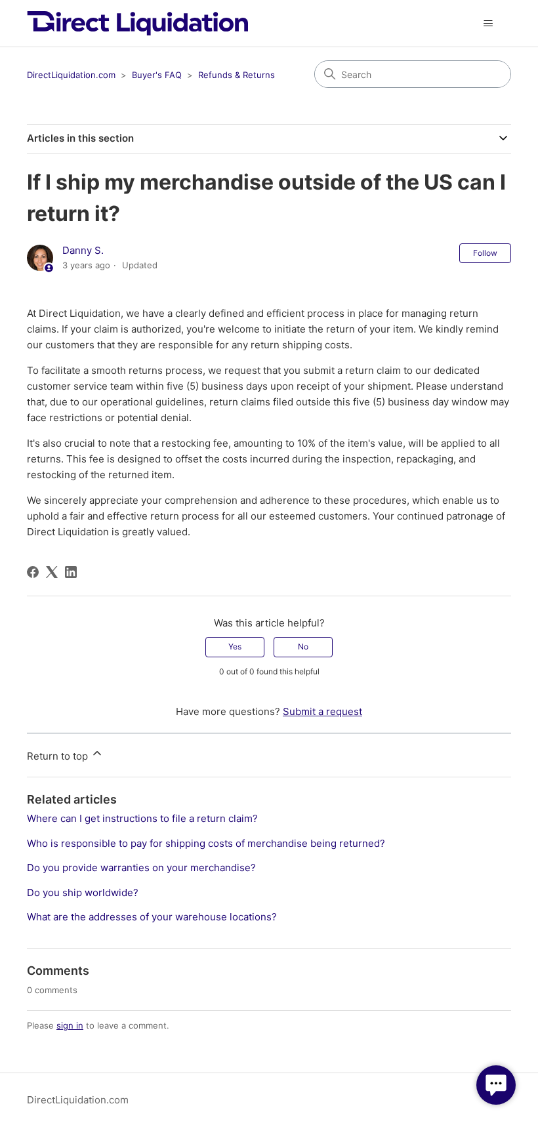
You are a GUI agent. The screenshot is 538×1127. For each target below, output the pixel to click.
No (303, 646)
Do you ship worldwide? (82, 892)
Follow (485, 253)
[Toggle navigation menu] (488, 23)
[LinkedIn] (71, 572)
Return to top (59, 756)
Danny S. (83, 250)
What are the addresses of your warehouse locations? (152, 917)
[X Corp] (52, 572)
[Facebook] (33, 572)
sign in (69, 1025)
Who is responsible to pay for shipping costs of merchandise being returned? (206, 843)
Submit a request (322, 711)
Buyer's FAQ (157, 75)
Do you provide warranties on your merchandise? (141, 867)
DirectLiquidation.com (71, 75)
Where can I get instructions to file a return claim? (142, 818)
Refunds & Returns (236, 75)
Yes (234, 646)
